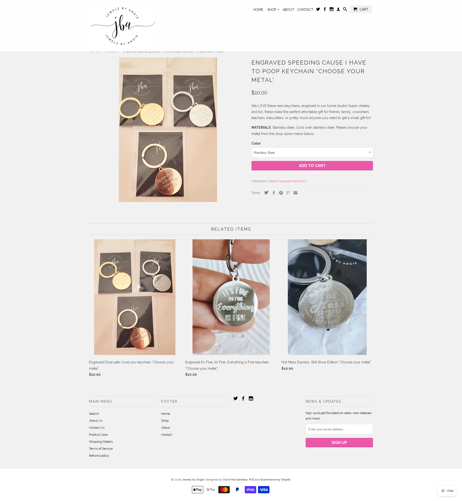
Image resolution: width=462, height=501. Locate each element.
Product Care (98, 434)
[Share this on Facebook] (273, 193)
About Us (95, 420)
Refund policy (99, 455)
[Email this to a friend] (294, 193)
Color (256, 143)
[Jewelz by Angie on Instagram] (332, 10)
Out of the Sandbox (235, 479)
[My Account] (338, 10)
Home (258, 10)
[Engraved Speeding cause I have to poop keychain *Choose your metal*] (168, 129)
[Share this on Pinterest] (280, 193)
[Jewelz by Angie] (122, 26)
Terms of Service (101, 448)
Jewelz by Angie (193, 479)
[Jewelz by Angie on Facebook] (325, 10)
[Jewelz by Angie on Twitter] (318, 10)
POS (251, 479)
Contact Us (96, 427)
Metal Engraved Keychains (288, 181)
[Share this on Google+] (287, 193)
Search (94, 413)
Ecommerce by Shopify (276, 479)
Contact (305, 10)
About (288, 10)
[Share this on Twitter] (265, 192)
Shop (273, 10)
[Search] (345, 10)
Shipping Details (101, 441)
